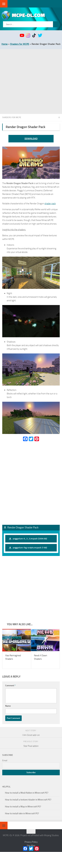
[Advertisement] (31, 81)
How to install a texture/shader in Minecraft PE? (28, 799)
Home (5, 44)
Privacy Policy (31, 842)
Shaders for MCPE (19, 44)
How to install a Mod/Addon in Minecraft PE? (26, 793)
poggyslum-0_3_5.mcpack (30, 538)
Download (31, 138)
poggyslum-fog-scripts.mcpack (30, 547)
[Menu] (4, 3)
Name (8, 706)
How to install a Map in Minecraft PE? (23, 806)
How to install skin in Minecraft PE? (22, 813)
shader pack (50, 203)
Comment (10, 685)
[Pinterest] (37, 439)
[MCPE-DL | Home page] (31, 15)
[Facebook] (25, 439)
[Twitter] (31, 439)
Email (4, 760)
